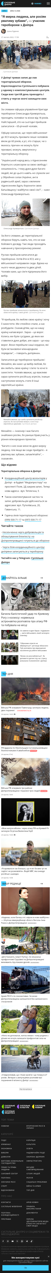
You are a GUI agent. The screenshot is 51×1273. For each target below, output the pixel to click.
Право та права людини (8, 1168)
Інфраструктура (34, 1161)
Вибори (5, 1153)
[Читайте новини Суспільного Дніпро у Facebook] (3, 1241)
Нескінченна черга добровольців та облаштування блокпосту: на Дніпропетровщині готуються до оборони (25, 536)
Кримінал (6, 1144)
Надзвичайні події (35, 1153)
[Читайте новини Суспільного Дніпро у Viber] (17, 1241)
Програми (6, 1219)
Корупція (30, 1140)
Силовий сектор (9, 1173)
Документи (32, 1213)
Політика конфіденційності (10, 1214)
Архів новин (32, 1202)
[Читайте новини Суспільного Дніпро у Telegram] (27, 1241)
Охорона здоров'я (35, 1157)
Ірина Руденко (13, 31)
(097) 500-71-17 (33, 519)
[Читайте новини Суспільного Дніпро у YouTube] (12, 1241)
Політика (5, 1178)
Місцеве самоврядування (35, 1168)
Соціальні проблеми (36, 1182)
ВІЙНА (4, 11)
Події (3, 1140)
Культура (31, 1144)
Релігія (29, 1178)
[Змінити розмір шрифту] (47, 37)
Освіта (29, 1148)
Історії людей (33, 1173)
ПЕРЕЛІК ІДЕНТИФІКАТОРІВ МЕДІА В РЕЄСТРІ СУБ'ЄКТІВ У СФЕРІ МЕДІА (37, 1222)
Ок (25, 1268)
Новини (5, 1126)
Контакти (6, 1202)
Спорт (4, 1186)
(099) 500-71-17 (13, 519)
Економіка (6, 1148)
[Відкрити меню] (49, 3)
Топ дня (30, 1190)
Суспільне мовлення (11, 1206)
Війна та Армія (15, 11)
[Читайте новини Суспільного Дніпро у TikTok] (31, 1241)
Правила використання (33, 1207)
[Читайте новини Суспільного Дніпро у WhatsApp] (22, 1241)
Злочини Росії (8, 1182)
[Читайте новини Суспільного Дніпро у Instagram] (8, 1241)
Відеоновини (7, 1190)
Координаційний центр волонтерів (25, 478)
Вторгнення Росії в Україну (35, 1127)
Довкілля (5, 1157)
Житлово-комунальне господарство (12, 1162)
